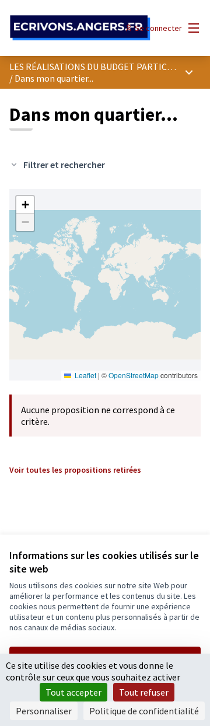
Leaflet (84, 375)
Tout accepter (74, 692)
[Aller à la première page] (79, 28)
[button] (25, 205)
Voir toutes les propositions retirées (75, 470)
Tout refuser (144, 692)
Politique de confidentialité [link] (144, 711)
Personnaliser (44, 711)
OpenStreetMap (133, 375)
